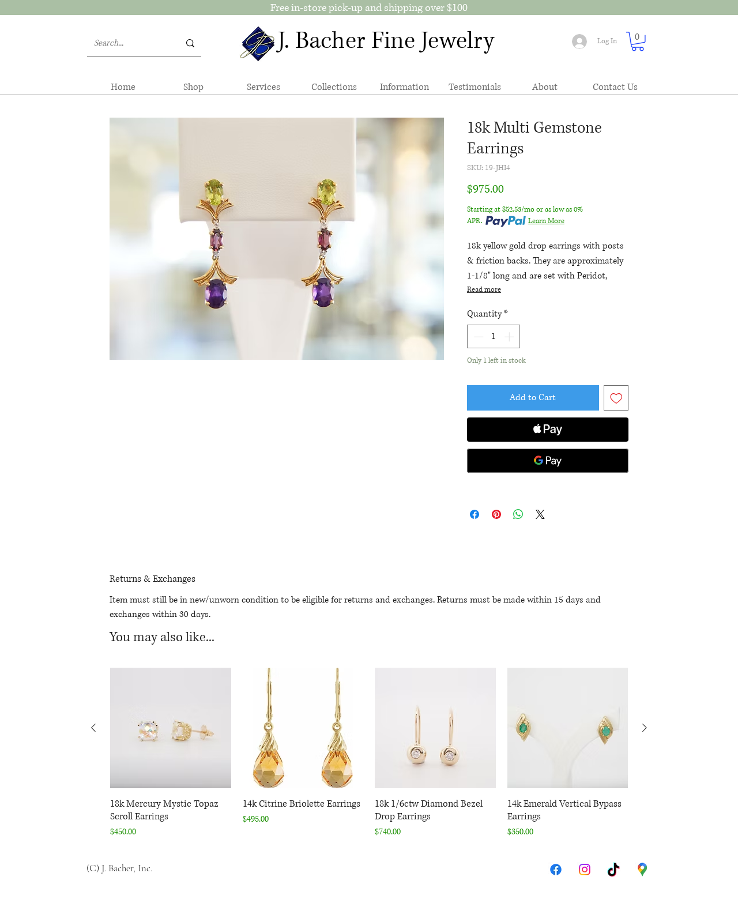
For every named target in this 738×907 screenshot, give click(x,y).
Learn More (546, 221)
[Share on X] (540, 514)
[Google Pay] (547, 461)
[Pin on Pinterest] (496, 514)
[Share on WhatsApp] (518, 514)
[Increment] (510, 336)
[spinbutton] (494, 336)
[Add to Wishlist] (616, 398)
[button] (637, 41)
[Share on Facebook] (474, 514)
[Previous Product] (93, 728)
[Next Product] (645, 728)
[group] (369, 753)
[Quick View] (170, 728)
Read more (484, 290)
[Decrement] (477, 336)
